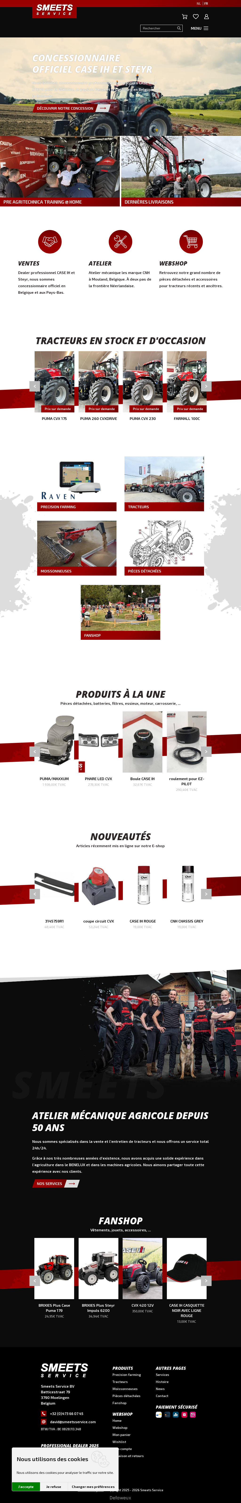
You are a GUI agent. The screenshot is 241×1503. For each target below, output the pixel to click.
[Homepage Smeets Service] (54, 9)
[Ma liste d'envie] (196, 16)
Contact (162, 1396)
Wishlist (119, 1442)
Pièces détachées (126, 1396)
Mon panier (121, 1435)
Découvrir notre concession (65, 108)
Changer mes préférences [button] (93, 1487)
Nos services (49, 1183)
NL (199, 3)
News (160, 1389)
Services (162, 1375)
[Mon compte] (206, 16)
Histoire (162, 1382)
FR (206, 3)
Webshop (119, 1428)
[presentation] (34, 386)
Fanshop (119, 1403)
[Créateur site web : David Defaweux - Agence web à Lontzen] (120, 1499)
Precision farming (126, 1375)
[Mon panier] (184, 16)
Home (116, 1420)
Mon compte (122, 1449)
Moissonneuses (125, 1389)
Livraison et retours (128, 1456)
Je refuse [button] (53, 1487)
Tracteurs (120, 1382)
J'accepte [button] (26, 1487)
